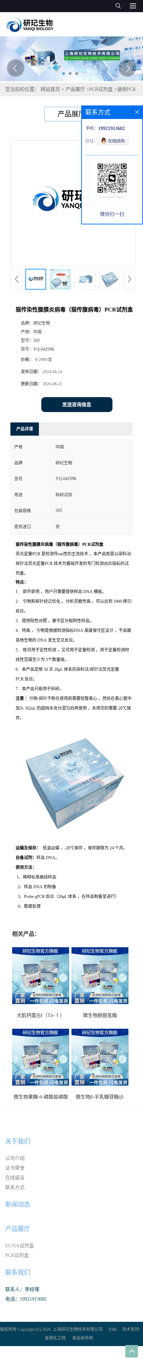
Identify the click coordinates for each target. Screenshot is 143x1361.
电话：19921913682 (26, 1299)
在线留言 (15, 1177)
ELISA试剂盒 (19, 1245)
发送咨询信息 (76, 404)
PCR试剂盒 (101, 89)
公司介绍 (15, 1158)
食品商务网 (82, 1338)
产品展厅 (75, 89)
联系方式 (15, 1187)
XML (113, 1329)
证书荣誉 (15, 1168)
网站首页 (50, 89)
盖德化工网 (55, 1338)
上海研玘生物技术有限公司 (78, 1329)
